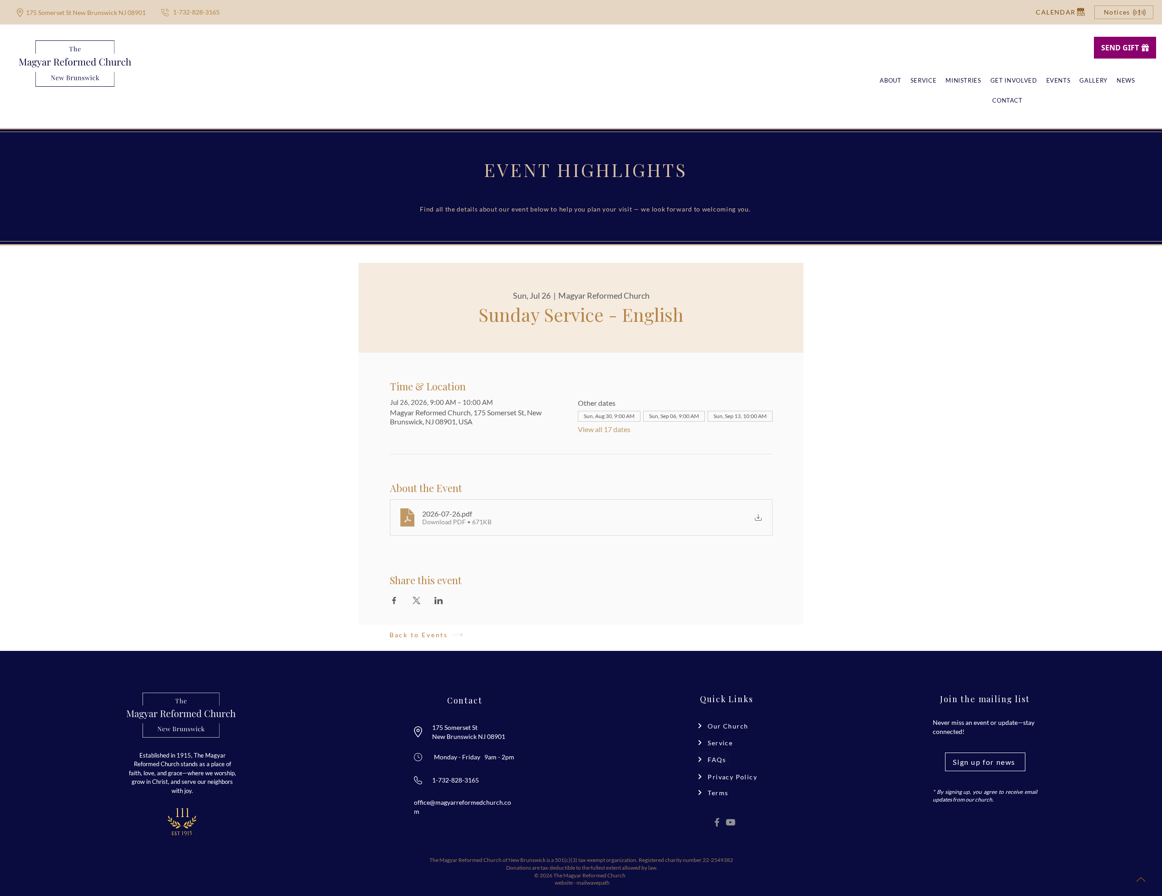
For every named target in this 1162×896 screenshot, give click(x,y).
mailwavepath (593, 882)
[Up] (1140, 879)
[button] (1055, 12)
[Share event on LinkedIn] (438, 600)
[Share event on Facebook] (394, 600)
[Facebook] (717, 822)
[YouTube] (730, 822)
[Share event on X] (416, 600)
